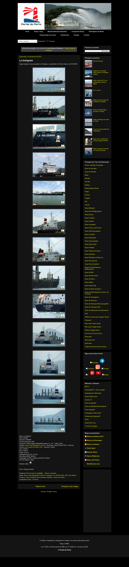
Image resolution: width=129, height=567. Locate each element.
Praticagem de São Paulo (93, 413)
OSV (86, 313)
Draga (87, 191)
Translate (52, 41)
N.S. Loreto (96, 90)
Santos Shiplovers (93, 456)
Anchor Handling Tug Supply (94, 165)
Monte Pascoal (98, 61)
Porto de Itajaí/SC (90, 403)
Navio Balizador (90, 208)
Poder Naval (91, 448)
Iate (86, 201)
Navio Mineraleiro (90, 238)
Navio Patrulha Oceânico (93, 251)
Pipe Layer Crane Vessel (93, 323)
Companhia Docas (78, 31)
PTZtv (87, 419)
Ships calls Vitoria (93, 460)
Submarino (88, 343)
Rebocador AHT (90, 340)
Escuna (87, 195)
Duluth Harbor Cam (91, 396)
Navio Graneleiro (31, 477)
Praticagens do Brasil (96, 31)
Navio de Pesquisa (91, 300)
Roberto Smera (92, 452)
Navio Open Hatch (91, 244)
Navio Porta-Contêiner (92, 264)
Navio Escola (89, 214)
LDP (66, 475)
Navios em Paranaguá (94, 440)
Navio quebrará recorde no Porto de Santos (100, 149)
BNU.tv (87, 386)
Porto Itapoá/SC (90, 409)
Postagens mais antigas (69, 486)
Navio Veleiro (89, 282)
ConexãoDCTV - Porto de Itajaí (95, 390)
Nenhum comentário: (51, 473)
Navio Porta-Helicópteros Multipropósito (93, 268)
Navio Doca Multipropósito (93, 211)
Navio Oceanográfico (91, 241)
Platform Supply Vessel (92, 330)
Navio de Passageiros (92, 297)
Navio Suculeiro (90, 279)
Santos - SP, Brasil (32, 479)
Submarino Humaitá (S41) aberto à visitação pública (100, 72)
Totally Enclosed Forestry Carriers (95, 346)
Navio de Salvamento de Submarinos (97, 310)
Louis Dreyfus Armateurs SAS (33, 447)
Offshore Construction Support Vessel (97, 317)
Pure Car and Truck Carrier (93, 333)
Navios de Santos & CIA (95, 436)
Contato (86, 35)
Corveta (87, 181)
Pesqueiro (88, 320)
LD (54, 475)
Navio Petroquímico (91, 261)
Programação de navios (48, 35)
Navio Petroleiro (90, 254)
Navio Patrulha (89, 247)
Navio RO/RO (89, 272)
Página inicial (40, 486)
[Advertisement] (97, 500)
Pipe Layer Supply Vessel (93, 327)
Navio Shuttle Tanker (91, 275)
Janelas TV (88, 400)
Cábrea (87, 185)
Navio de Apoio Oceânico (93, 289)
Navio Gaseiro (89, 221)
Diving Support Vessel (92, 188)
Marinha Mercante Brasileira (57, 31)
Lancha (87, 205)
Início (27, 31)
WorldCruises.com (93, 464)
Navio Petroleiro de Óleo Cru (94, 257)
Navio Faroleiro (90, 218)
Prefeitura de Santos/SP (92, 416)
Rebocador (88, 336)
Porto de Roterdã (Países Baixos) (95, 406)
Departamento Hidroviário (93, 393)
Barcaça (87, 178)
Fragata (87, 198)
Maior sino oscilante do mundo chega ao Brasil (100, 139)
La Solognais (26, 60)
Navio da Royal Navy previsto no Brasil (100, 110)
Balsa (86, 175)
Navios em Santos (59, 477)
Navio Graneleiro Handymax (45, 477)
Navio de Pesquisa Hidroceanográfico (97, 304)
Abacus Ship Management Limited (35, 445)
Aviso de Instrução (91, 168)
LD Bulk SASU (60, 475)
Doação (76, 35)
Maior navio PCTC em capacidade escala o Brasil (100, 82)
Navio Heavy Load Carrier (93, 228)
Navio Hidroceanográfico (93, 231)
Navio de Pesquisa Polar (92, 307)
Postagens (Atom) (51, 491)
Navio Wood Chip (90, 285)
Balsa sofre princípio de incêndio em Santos (100, 100)
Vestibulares (65, 35)
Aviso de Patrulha (90, 172)
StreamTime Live (90, 423)
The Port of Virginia (91, 426)
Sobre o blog (38, 31)
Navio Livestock (90, 234)
